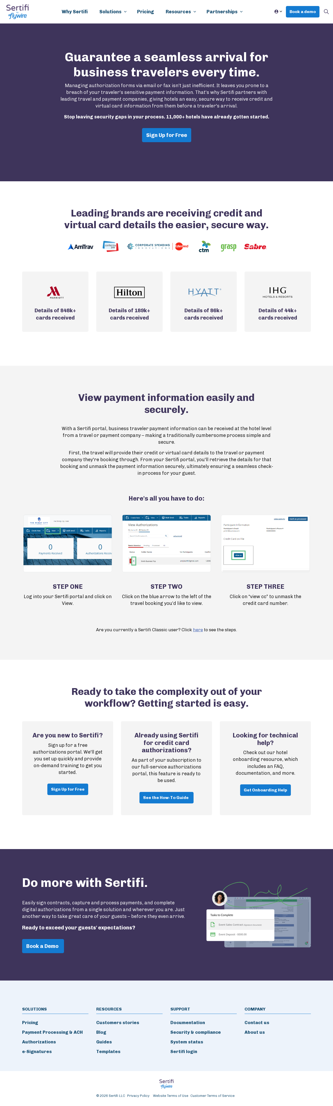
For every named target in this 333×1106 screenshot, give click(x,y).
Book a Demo (42, 946)
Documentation (187, 1022)
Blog (101, 1032)
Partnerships (222, 12)
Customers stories (117, 1022)
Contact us (257, 1022)
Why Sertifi (75, 12)
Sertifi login (183, 1051)
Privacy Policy (138, 1096)
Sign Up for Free (166, 135)
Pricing (145, 12)
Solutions (110, 12)
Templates (108, 1051)
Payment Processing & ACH (52, 1032)
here (198, 629)
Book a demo (303, 11)
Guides (104, 1041)
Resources (178, 12)
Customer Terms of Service (212, 1096)
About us (255, 1032)
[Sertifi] (17, 12)
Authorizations (39, 1041)
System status (186, 1041)
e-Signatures (37, 1051)
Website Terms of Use (170, 1096)
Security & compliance (195, 1032)
